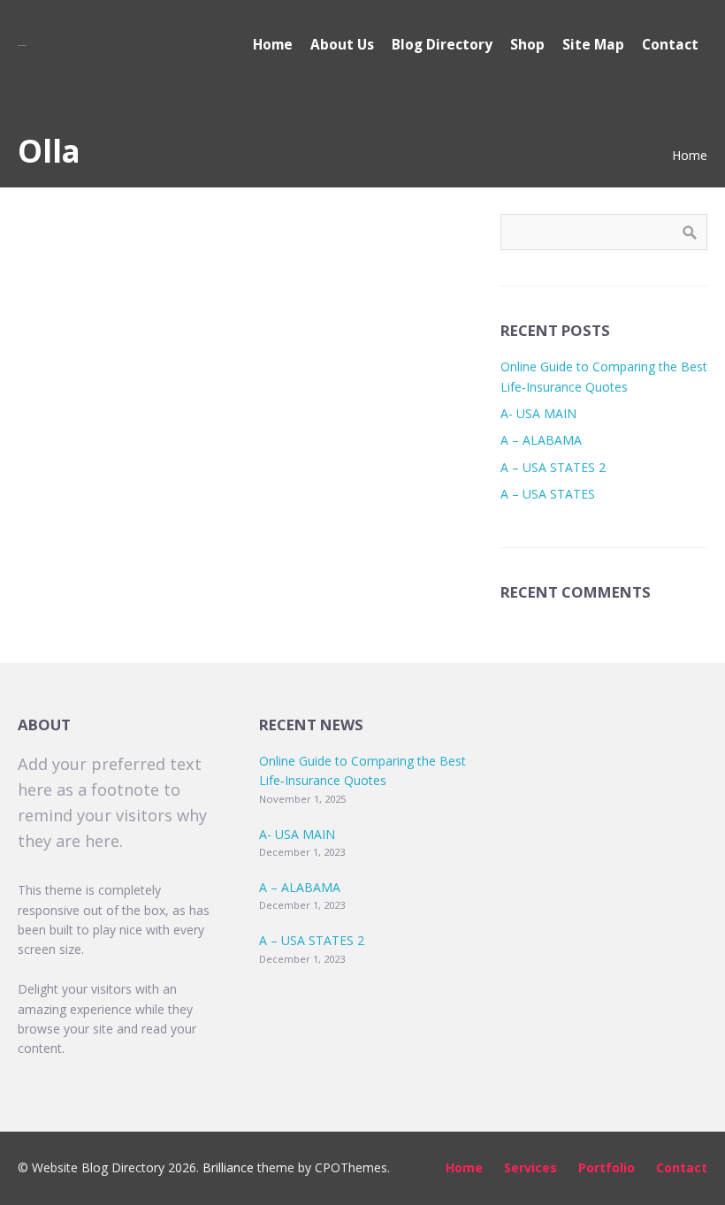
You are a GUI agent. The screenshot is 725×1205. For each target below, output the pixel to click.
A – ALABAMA (541, 439)
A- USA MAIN (538, 413)
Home (689, 155)
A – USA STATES (547, 493)
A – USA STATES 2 (553, 467)
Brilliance (228, 1167)
